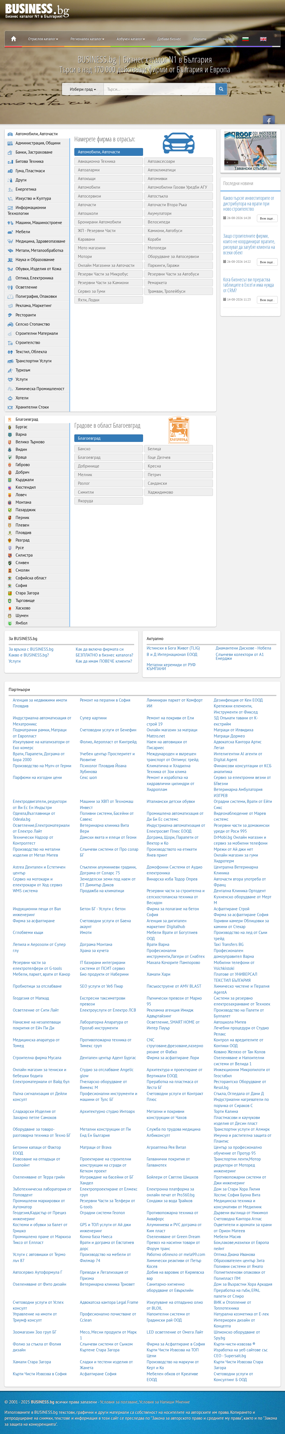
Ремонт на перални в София (105, 700)
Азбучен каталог (129, 38)
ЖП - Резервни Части (97, 230)
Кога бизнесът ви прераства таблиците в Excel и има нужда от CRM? (248, 285)
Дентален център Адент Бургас (108, 1057)
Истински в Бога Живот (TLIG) (173, 648)
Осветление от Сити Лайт (36, 1010)
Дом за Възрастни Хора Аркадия (243, 1284)
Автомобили (89, 187)
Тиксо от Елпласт (28, 1242)
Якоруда (85, 500)
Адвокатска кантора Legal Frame (109, 1302)
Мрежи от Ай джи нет (233, 849)
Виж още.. (267, 218)
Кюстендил (25, 487)
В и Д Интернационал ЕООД (172, 654)
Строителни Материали (36, 333)
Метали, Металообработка (38, 250)
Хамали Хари (158, 974)
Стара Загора (26, 593)
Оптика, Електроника (33, 278)
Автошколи (88, 213)
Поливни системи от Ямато (238, 1266)
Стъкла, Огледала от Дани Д (239, 1093)
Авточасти (87, 204)
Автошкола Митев (230, 1022)
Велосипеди (159, 222)
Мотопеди (157, 247)
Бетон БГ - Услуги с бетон (103, 908)
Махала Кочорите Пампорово (173, 962)
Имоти (86, 932)
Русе (19, 547)
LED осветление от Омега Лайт (175, 1332)
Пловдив (22, 532)
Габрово (22, 464)
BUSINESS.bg (42, 1402)
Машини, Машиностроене (38, 222)
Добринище (88, 466)
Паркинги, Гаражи (163, 265)
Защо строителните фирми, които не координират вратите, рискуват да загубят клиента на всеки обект (249, 243)
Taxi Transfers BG (229, 944)
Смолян (22, 570)
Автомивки (157, 178)
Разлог (84, 483)
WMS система (25, 890)
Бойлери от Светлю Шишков (172, 1177)
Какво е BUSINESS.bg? (29, 655)
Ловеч (20, 494)
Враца (20, 457)
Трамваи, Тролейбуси (166, 291)
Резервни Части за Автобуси (173, 274)
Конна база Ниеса (96, 1236)
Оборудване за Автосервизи (173, 256)
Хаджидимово (160, 492)
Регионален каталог (86, 38)
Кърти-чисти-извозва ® (234, 1344)
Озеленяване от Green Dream (173, 1236)
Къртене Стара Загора (99, 1349)
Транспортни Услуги (32, 360)
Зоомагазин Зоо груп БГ (34, 1332)
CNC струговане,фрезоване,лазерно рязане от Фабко (175, 1045)
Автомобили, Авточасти (36, 133)
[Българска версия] (245, 39)
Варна (20, 434)
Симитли (86, 492)
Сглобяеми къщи (28, 932)
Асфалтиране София (98, 1373)
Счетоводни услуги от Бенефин (108, 729)
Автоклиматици (162, 170)
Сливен (21, 562)
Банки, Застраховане (33, 152)
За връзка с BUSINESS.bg (31, 649)
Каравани (86, 239)
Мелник (85, 474)
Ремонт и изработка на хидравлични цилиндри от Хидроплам (170, 783)
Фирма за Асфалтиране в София (176, 1344)
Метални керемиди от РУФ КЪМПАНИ (171, 666)
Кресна (154, 466)
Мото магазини (91, 247)
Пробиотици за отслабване (37, 986)
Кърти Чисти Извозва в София (40, 1373)
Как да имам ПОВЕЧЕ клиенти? (104, 661)
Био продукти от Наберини (104, 974)
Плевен (21, 525)
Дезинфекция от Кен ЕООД (238, 700)
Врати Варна (158, 944)
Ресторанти (25, 315)
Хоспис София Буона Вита (237, 1194)
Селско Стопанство (32, 324)
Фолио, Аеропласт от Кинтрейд (108, 741)
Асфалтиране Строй (231, 908)
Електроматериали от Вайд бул (41, 1081)
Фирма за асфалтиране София (241, 914)
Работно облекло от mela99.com (176, 1254)
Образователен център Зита (239, 1260)
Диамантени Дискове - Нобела (243, 648)
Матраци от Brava (95, 1147)
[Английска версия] (263, 39)
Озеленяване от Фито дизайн (39, 1284)
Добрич (21, 472)
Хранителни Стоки (31, 407)
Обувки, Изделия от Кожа (37, 268)
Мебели (22, 231)
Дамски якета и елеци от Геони (108, 837)
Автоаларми (89, 170)
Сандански (157, 483)
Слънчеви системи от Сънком (106, 1344)
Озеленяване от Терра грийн (39, 1177)
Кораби (154, 239)
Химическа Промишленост (39, 388)
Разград (22, 540)
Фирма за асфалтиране (34, 920)
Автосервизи (89, 196)
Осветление (25, 287)
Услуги (21, 379)
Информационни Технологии (27, 210)
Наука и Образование (34, 259)
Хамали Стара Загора (32, 1361)
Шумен (21, 615)
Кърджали (24, 479)
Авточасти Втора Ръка (167, 204)
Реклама (199, 38)
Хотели (21, 397)
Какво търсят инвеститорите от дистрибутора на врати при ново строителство (248, 203)
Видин (20, 449)
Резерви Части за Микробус (103, 274)
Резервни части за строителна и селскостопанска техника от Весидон (176, 896)
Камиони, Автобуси (165, 230)
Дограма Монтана (96, 944)
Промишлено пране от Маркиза (42, 1236)
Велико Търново (29, 441)
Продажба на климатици (102, 890)
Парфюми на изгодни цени (37, 777)
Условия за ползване (118, 1402)
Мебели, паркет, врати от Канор (41, 974)
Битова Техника (28, 161)
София (20, 585)
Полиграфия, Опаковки (35, 296)
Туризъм (22, 370)
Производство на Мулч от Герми (42, 765)
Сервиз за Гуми (91, 291)
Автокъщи (86, 178)
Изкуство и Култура (32, 198)
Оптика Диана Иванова (234, 1254)
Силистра (23, 555)
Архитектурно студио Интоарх (107, 1111)
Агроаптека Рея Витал (166, 1147)
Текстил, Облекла (30, 351)
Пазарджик (25, 509)
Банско (84, 448)
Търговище (24, 600)
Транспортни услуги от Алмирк (242, 1129)
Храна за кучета (94, 950)
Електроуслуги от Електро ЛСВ (108, 1010)
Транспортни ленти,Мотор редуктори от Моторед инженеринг (237, 1165)
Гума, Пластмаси (29, 170)
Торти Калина (226, 1111)
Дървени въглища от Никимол (241, 1212)
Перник (21, 517)
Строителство (27, 342)
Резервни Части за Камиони (103, 282)
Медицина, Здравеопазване (39, 241)
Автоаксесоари (161, 161)
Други (20, 180)
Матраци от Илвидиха (233, 729)
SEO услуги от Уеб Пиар (101, 986)
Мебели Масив (227, 1236)
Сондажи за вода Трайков (169, 1200)
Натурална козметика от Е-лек (241, 1314)
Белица (154, 448)
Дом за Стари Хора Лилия (237, 1189)
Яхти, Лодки (88, 299)
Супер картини (93, 717)
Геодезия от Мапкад (31, 998)
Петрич (154, 474)
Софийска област (30, 578)
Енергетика (25, 189)
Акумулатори (159, 213)
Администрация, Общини (37, 143)
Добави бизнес (169, 38)
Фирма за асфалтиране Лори (173, 1057)
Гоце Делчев (159, 457)
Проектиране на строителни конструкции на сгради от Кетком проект (105, 1165)
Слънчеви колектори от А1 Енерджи (240, 656)
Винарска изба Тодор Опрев (172, 879)
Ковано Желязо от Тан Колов (239, 1051)
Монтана (22, 502)
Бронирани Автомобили (99, 222)
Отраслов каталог (41, 38)
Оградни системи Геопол (102, 1212)
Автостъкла (158, 196)
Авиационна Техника (96, 161)
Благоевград (26, 419)
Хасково (22, 608)
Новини (224, 38)
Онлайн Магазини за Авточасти (106, 265)
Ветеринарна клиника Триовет (107, 1284)
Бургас (21, 426)
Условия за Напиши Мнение (164, 1402)
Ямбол (21, 623)
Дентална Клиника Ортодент (240, 890)
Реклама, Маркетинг (33, 305)
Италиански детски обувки (171, 801)
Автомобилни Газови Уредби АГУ (177, 187)
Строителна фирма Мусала (37, 1057)
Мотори (85, 256)
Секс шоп (88, 777)
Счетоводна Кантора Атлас (238, 1218)
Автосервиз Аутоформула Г (37, 1272)
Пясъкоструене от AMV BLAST (174, 986)
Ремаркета (157, 282)
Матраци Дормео (229, 736)
